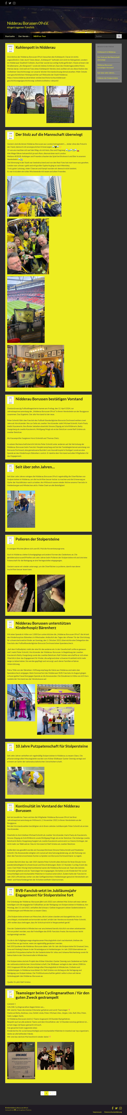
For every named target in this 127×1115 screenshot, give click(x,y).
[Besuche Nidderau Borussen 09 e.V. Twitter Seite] (10, 2)
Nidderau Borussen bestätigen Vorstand (49, 399)
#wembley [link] (35, 174)
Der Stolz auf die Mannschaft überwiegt (49, 134)
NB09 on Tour (39, 36)
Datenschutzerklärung (113, 1112)
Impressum (97, 1112)
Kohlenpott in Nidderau (35, 47)
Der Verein (23, 36)
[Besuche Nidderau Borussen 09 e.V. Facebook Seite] (6, 2)
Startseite (10, 36)
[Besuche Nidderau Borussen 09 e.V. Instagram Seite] (14, 2)
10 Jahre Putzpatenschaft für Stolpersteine (52, 746)
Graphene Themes (25, 1110)
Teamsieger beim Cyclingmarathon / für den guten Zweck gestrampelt (52, 995)
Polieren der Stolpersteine (37, 539)
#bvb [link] (9, 174)
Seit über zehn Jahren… (35, 467)
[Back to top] (121, 1109)
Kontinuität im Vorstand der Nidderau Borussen (48, 808)
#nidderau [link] (26, 174)
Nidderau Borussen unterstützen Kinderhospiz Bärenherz (43, 625)
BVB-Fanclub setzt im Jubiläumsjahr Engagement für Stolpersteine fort (46, 892)
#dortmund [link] (17, 174)
